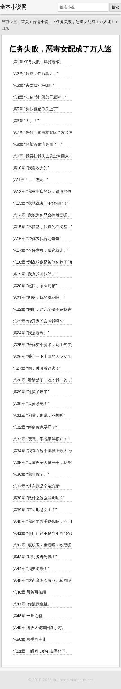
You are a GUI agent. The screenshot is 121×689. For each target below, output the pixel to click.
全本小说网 (13, 7)
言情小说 (40, 22)
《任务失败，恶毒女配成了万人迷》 (83, 22)
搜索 (115, 7)
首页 (25, 22)
